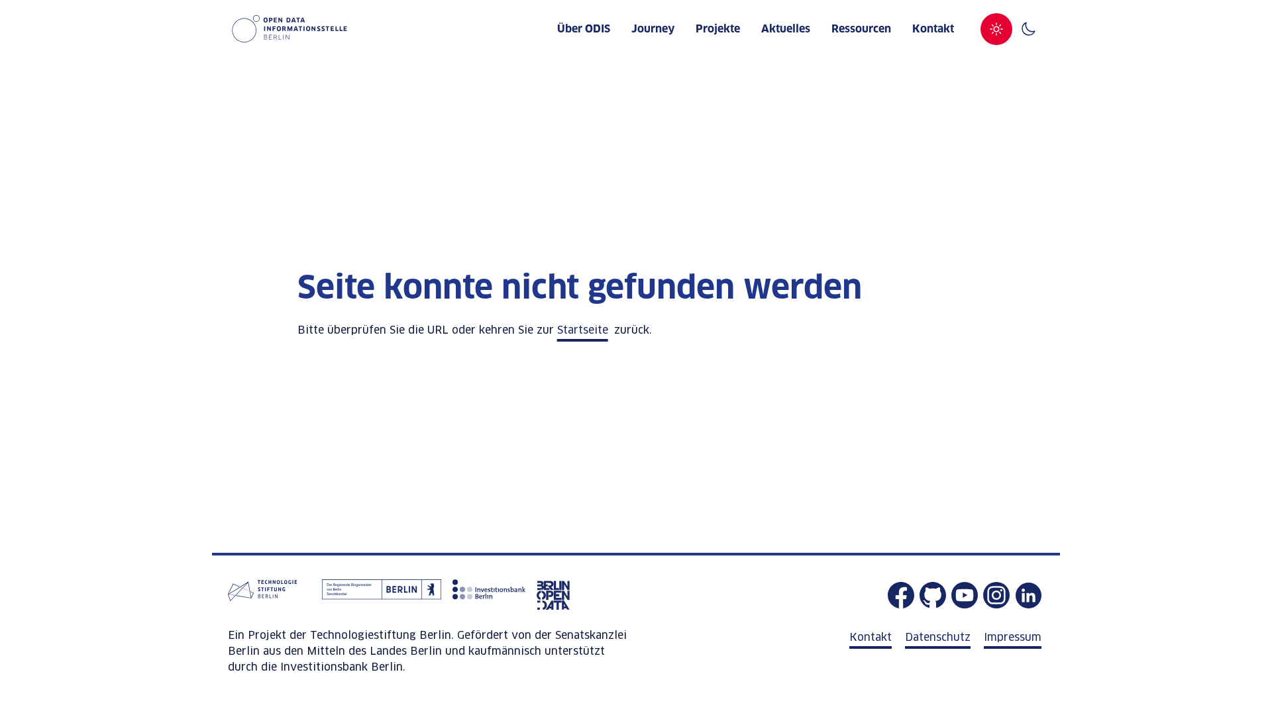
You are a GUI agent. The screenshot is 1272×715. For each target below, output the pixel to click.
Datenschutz (938, 637)
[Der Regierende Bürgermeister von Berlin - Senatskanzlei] (381, 595)
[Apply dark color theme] (1028, 29)
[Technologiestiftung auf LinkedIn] (1028, 595)
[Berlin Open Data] (553, 595)
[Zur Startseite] (287, 29)
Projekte (718, 29)
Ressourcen (861, 29)
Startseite (582, 330)
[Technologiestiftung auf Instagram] (996, 595)
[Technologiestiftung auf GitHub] (933, 595)
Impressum (1012, 637)
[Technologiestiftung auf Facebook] (901, 595)
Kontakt (933, 29)
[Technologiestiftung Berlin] (271, 595)
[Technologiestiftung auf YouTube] (964, 595)
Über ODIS (583, 29)
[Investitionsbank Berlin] (489, 595)
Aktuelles (785, 29)
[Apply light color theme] (996, 29)
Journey (652, 29)
